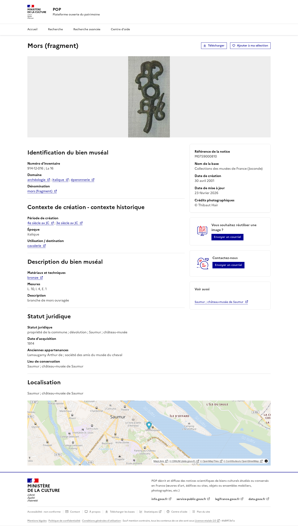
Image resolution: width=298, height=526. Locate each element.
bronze (32, 277)
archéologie (36, 179)
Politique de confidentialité (64, 521)
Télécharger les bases (122, 512)
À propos (94, 512)
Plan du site (203, 512)
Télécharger (216, 45)
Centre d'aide (120, 29)
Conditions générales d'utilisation (101, 521)
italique (58, 179)
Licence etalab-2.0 (205, 521)
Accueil (32, 29)
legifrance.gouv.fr (227, 499)
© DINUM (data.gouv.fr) (182, 461)
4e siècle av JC (38, 222)
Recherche (55, 29)
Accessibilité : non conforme (44, 512)
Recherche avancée (86, 29)
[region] (149, 433)
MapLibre (158, 461)
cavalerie (34, 245)
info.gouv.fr (159, 499)
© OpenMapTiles (209, 461)
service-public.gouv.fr (191, 499)
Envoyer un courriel (227, 237)
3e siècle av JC (67, 222)
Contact (75, 512)
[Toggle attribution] (266, 461)
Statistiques (151, 512)
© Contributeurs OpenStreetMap (241, 461)
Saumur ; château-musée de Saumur (219, 302)
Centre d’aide (179, 512)
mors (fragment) (39, 191)
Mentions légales (37, 521)
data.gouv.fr (257, 499)
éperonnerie (80, 179)
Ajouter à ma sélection (252, 45)
